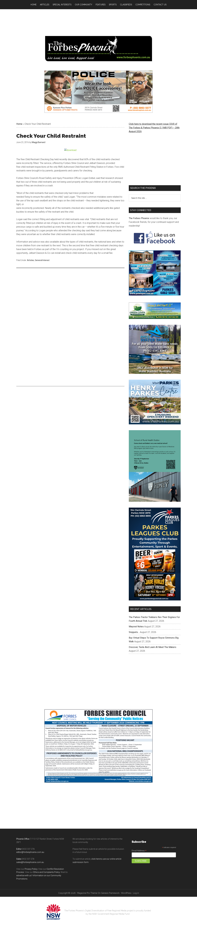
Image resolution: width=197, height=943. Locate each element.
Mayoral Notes (136, 626)
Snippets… (134, 632)
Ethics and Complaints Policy (46, 872)
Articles (30, 260)
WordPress (126, 893)
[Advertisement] (70, 292)
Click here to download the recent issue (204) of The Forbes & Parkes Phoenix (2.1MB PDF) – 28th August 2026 (154, 128)
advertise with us (23, 875)
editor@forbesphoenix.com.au (30, 852)
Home (19, 124)
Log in (136, 893)
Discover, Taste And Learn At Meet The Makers (152, 647)
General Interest (42, 260)
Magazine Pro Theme (87, 893)
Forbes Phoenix (98, 48)
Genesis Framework (110, 893)
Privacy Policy (31, 869)
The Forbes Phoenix (139, 218)
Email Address (139, 850)
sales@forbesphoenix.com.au (30, 862)
